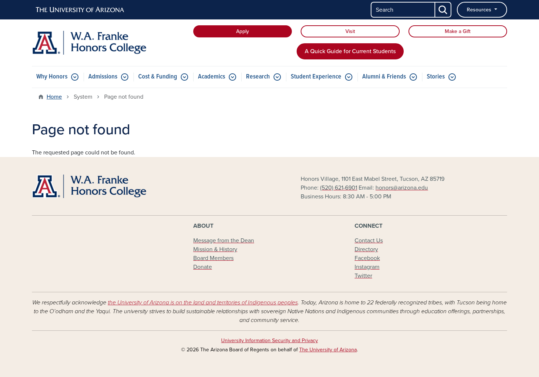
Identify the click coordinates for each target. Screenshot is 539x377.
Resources (480, 10)
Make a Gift (457, 31)
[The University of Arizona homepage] (80, 10)
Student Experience (316, 77)
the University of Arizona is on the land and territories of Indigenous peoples (203, 302)
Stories (436, 77)
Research (258, 77)
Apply (242, 31)
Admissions (102, 77)
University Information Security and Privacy (269, 340)
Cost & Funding (157, 77)
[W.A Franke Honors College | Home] (108, 43)
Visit (350, 31)
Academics (211, 77)
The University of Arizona (328, 350)
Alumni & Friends (384, 77)
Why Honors (51, 77)
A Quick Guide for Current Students (350, 51)
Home (54, 96)
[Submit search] (443, 10)
